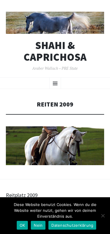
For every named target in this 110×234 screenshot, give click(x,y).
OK (22, 225)
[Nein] (103, 216)
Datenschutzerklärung (72, 225)
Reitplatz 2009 (22, 195)
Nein (38, 225)
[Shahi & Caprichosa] (55, 23)
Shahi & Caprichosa (55, 51)
